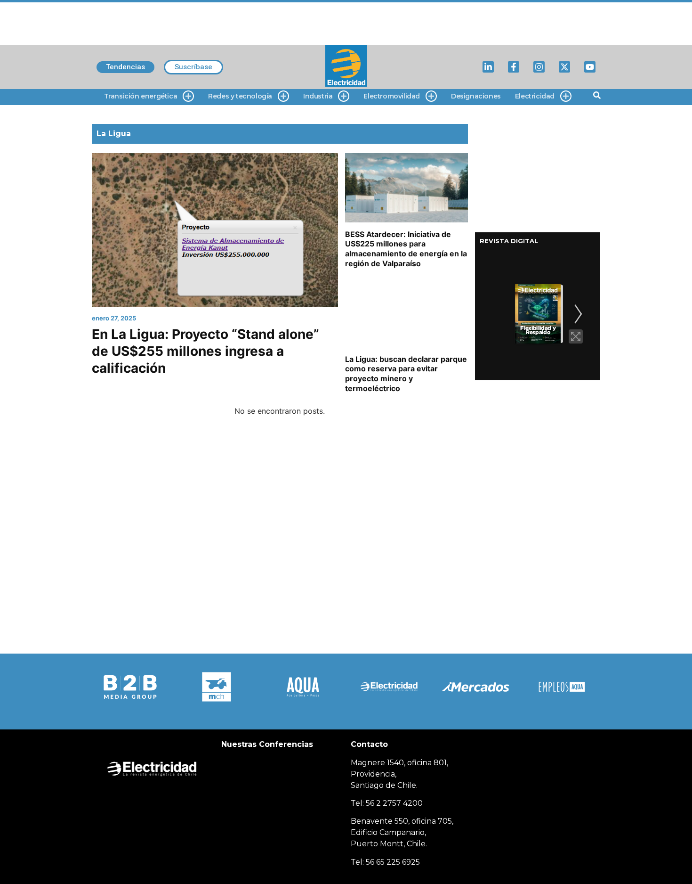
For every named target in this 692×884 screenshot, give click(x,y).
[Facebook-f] (513, 67)
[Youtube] (589, 67)
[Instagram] (539, 67)
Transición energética (140, 96)
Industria (317, 96)
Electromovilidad (391, 96)
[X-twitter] (564, 67)
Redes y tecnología (240, 96)
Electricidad (535, 96)
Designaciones (476, 96)
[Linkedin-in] (488, 67)
